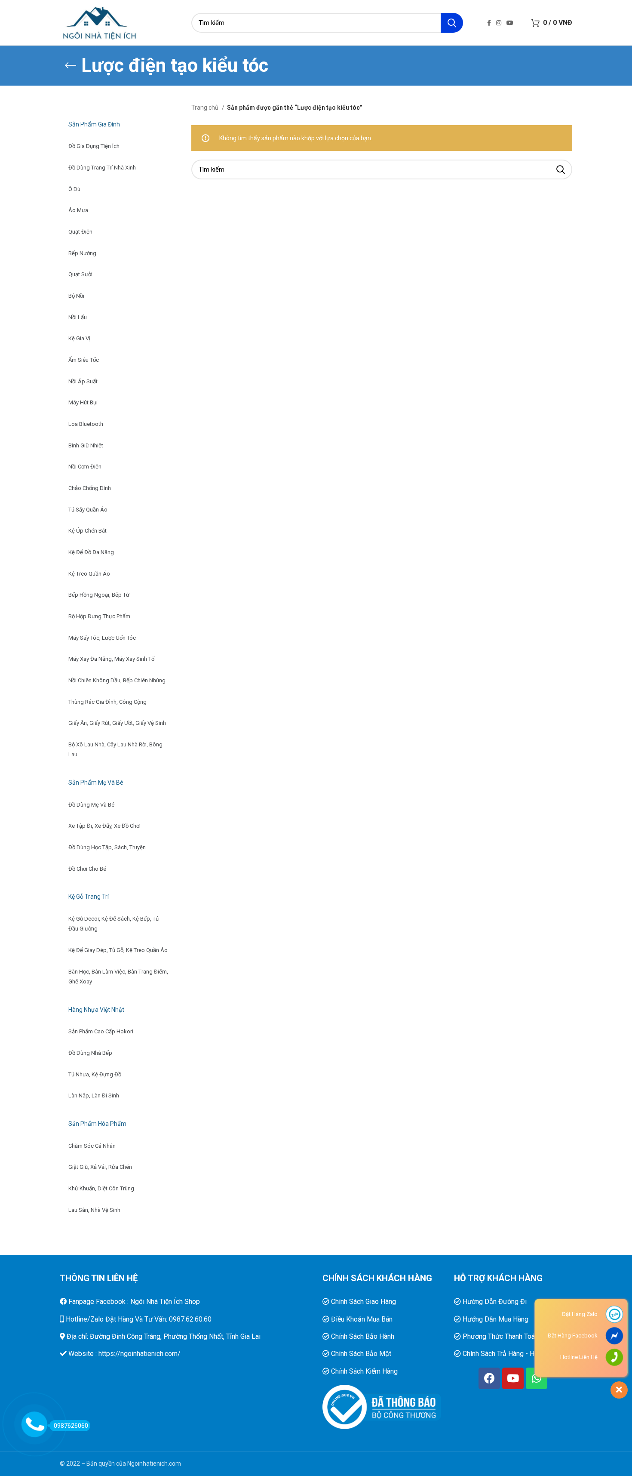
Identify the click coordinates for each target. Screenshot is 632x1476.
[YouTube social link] (510, 22)
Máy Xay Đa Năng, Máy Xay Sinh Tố (111, 659)
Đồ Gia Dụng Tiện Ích (94, 146)
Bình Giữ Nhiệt (85, 445)
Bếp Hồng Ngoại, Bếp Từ (98, 595)
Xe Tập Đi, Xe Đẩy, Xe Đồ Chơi (104, 826)
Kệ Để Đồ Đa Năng (91, 552)
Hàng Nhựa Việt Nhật (96, 1009)
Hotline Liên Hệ (579, 1357)
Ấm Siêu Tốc (83, 360)
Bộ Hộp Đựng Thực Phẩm (99, 616)
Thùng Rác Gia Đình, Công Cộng (107, 702)
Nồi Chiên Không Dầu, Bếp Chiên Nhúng (117, 680)
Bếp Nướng (82, 253)
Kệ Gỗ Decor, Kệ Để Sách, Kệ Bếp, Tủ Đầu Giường (113, 923)
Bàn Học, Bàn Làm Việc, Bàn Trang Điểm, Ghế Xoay (118, 976)
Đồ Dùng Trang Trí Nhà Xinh (102, 167)
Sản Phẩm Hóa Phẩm (97, 1123)
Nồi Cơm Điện (84, 466)
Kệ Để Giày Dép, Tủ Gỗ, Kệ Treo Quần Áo (118, 950)
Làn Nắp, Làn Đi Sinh (93, 1095)
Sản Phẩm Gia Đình (94, 124)
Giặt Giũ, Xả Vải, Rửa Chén (100, 1167)
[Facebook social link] (489, 22)
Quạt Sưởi (80, 274)
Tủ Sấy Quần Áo (87, 509)
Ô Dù (74, 189)
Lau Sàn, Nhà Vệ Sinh (94, 1210)
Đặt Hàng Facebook (573, 1335)
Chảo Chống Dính (89, 488)
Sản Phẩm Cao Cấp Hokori (100, 1031)
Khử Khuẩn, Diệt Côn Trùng (101, 1188)
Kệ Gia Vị (79, 338)
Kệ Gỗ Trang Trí (88, 896)
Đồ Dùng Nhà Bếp (90, 1053)
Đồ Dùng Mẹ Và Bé (91, 804)
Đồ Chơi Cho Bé (87, 869)
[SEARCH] (452, 23)
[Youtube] (513, 1378)
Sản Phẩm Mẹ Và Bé (95, 782)
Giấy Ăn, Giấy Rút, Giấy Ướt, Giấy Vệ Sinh (117, 723)
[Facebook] (489, 1378)
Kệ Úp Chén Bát (87, 530)
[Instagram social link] (499, 22)
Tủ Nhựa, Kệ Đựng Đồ (94, 1074)
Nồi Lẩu (77, 317)
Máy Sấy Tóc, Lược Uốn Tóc (102, 638)
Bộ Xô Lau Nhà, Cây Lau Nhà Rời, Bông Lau (115, 749)
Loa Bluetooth (85, 424)
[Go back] (70, 65)
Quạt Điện (80, 231)
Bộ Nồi (76, 296)
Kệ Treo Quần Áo (89, 573)
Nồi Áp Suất (83, 381)
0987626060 (71, 1425)
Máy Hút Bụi (83, 402)
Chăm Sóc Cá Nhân (92, 1146)
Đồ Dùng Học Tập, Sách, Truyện (107, 847)
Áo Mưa (78, 210)
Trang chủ (205, 107)
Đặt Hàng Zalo (580, 1314)
